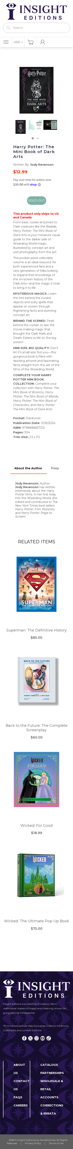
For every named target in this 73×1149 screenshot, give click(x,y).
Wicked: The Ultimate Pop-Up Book (36, 921)
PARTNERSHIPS (52, 1073)
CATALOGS (49, 1065)
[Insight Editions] (36, 11)
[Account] (42, 42)
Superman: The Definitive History (36, 630)
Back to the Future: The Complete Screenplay (37, 728)
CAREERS (21, 1105)
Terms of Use (56, 1143)
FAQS (18, 1097)
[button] (32, 138)
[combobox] (36, 28)
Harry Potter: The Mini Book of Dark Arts (34, 151)
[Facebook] (24, 1038)
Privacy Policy (33, 1143)
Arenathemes (47, 1139)
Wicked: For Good (36, 826)
